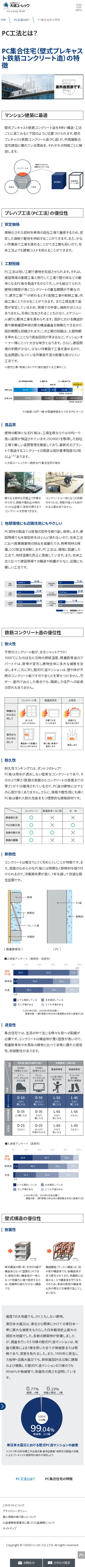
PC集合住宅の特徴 (59, 1479)
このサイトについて (14, 1505)
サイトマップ (10, 1528)
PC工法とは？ (22, 20)
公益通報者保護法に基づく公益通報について (29, 1522)
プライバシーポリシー (15, 1511)
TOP (3, 20)
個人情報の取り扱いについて (19, 1517)
